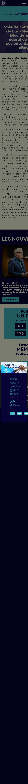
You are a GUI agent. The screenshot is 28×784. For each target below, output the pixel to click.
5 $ (12, 413)
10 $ (19, 413)
